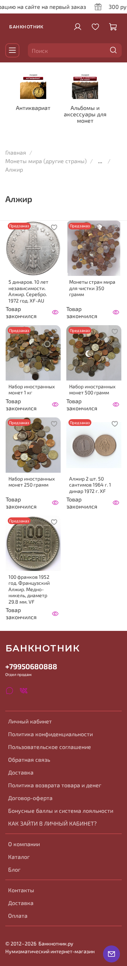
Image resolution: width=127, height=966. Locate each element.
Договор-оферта (30, 797)
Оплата (18, 915)
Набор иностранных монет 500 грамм (92, 389)
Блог (14, 869)
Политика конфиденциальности (50, 734)
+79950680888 (31, 666)
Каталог (19, 856)
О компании (24, 843)
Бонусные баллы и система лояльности (60, 810)
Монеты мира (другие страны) (46, 160)
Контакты (21, 890)
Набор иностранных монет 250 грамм (31, 482)
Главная (15, 152)
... (100, 161)
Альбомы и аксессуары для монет (85, 114)
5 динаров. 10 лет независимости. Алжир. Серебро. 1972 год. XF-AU (28, 291)
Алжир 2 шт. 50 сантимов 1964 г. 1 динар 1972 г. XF (90, 485)
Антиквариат (33, 107)
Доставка (21, 772)
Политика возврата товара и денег (54, 785)
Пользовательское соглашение (49, 746)
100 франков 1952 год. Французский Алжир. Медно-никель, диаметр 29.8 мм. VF (29, 589)
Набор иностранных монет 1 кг (31, 389)
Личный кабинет (30, 721)
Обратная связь (29, 759)
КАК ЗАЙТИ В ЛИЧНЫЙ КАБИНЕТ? (52, 823)
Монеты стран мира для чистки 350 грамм (92, 288)
